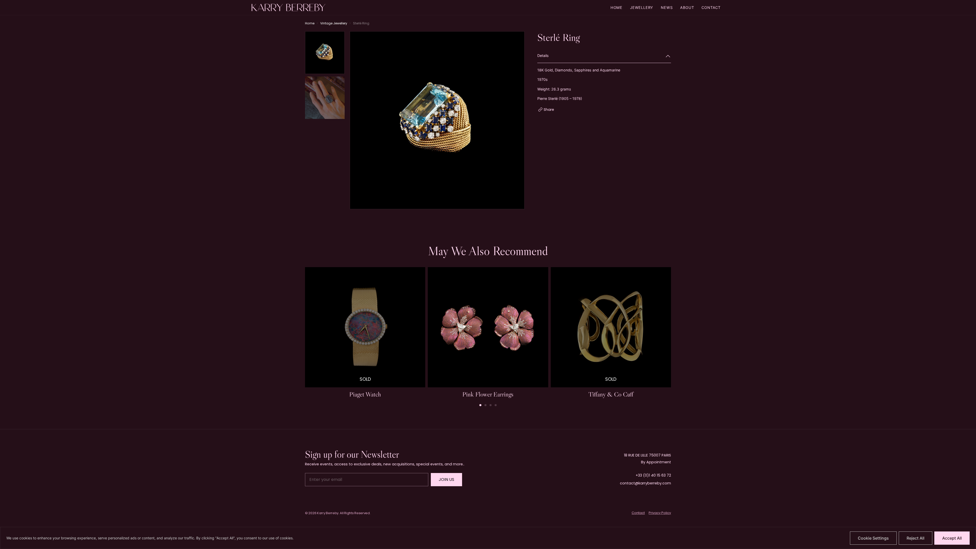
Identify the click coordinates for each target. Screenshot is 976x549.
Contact (711, 7)
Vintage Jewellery (333, 23)
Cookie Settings (873, 538)
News (667, 7)
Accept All (952, 538)
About (687, 7)
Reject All (915, 538)
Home (616, 7)
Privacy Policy (660, 513)
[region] (488, 538)
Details (543, 55)
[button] (518, 121)
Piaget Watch (365, 394)
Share (549, 109)
